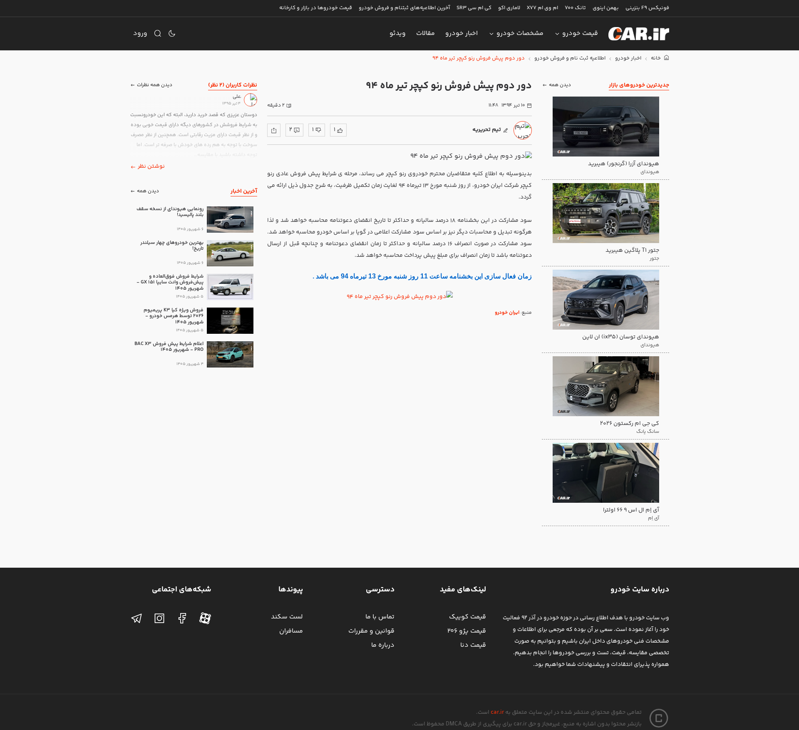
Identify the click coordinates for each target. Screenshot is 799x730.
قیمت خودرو (580, 33)
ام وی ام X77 (542, 8)
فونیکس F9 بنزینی (647, 8)
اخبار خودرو (461, 33)
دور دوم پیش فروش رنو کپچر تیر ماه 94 (478, 58)
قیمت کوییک (467, 617)
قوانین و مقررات (371, 631)
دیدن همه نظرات (154, 85)
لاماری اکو (509, 8)
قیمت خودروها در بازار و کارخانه (315, 8)
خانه (656, 58)
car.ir (497, 712)
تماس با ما (380, 617)
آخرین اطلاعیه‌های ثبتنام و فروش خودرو (404, 8)
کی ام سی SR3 (474, 8)
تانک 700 (575, 8)
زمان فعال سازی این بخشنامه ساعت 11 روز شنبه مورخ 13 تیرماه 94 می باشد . (422, 276)
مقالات (425, 33)
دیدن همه (560, 85)
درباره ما (383, 645)
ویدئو (398, 33)
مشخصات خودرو (519, 33)
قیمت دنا (473, 645)
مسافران (291, 631)
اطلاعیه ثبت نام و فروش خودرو (569, 58)
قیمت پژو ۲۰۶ (466, 631)
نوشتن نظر (151, 166)
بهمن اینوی (606, 8)
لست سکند (287, 617)
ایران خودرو (507, 313)
